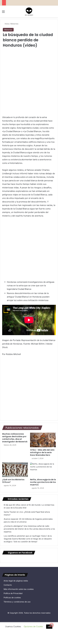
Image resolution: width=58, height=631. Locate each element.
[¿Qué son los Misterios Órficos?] (15, 469)
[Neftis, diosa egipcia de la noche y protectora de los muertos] (43, 469)
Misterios (14, 24)
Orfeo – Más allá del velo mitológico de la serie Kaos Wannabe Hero (42, 452)
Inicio (6, 24)
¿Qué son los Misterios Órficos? (13, 480)
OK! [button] (49, 626)
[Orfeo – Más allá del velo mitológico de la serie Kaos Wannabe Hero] (43, 440)
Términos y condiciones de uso (17, 602)
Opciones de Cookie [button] (33, 626)
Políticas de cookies (12, 597)
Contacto (8, 585)
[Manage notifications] (52, 625)
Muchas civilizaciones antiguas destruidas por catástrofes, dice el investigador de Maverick (14, 438)
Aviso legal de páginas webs (16, 581)
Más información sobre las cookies (19, 589)
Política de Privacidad (13, 593)
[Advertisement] (29, 83)
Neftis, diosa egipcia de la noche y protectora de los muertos (43, 482)
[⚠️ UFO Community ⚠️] (29, 11)
